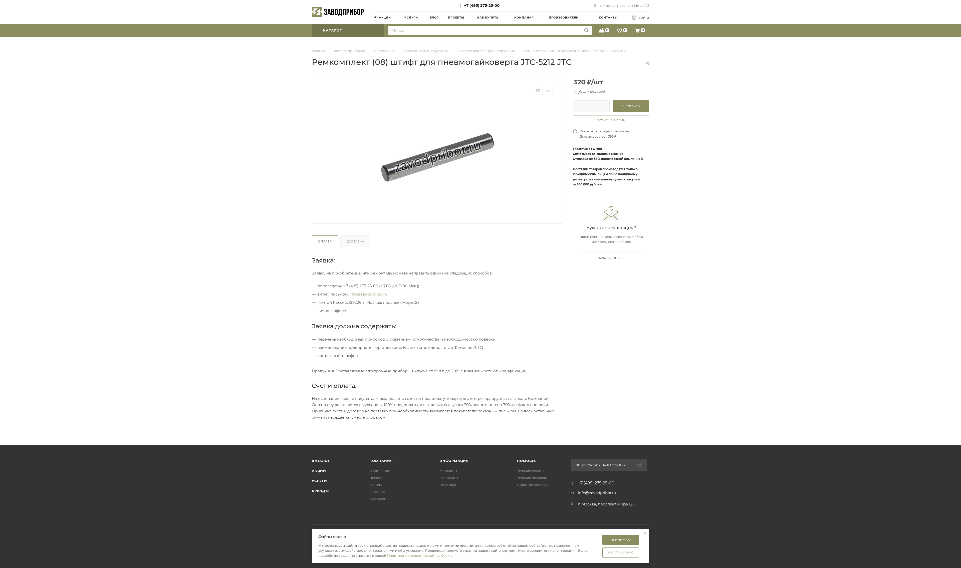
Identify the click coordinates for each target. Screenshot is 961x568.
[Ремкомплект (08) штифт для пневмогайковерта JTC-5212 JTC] (437, 157)
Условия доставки (532, 478)
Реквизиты (448, 478)
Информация (454, 461)
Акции (319, 471)
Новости (376, 478)
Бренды (320, 491)
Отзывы (375, 485)
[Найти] (586, 30)
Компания (381, 461)
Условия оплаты (530, 471)
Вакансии (377, 499)
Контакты (377, 492)
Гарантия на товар (533, 485)
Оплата (325, 241)
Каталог (321, 461)
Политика (447, 485)
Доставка (355, 241)
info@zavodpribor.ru (369, 294)
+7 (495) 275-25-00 (482, 5)
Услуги (319, 481)
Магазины (448, 471)
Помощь (526, 461)
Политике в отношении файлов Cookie (419, 555)
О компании (379, 471)
